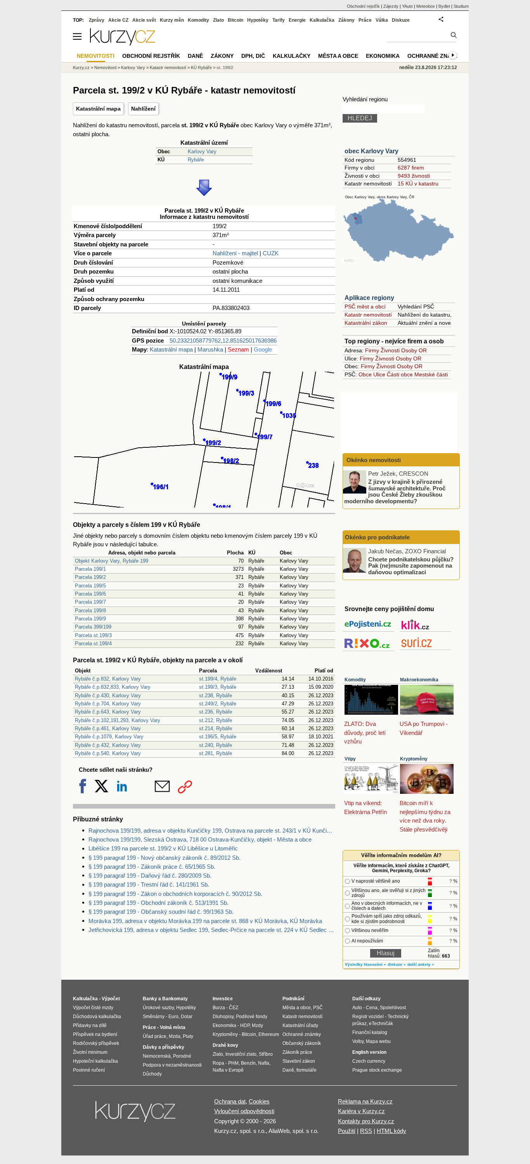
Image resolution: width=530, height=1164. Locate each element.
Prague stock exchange (377, 1070)
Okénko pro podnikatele (377, 537)
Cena (372, 1007)
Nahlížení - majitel (235, 253)
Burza (219, 1007)
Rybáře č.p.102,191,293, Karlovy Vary (117, 720)
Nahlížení (143, 109)
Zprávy (96, 20)
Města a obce (338, 56)
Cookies (259, 1101)
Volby (358, 1041)
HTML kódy (391, 1131)
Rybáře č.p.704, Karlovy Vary (108, 704)
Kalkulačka (322, 20)
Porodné (182, 1056)
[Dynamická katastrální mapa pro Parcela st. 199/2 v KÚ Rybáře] (204, 505)
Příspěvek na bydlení (95, 1034)
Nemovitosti (105, 67)
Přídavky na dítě (90, 1025)
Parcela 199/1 (90, 569)
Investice (223, 998)
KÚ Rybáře (201, 67)
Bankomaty (175, 998)
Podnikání (293, 998)
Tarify (278, 20)
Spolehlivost (393, 1007)
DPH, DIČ (253, 56)
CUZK (271, 253)
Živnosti (390, 350)
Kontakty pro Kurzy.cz (366, 1121)
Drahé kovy (225, 1045)
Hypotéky (257, 20)
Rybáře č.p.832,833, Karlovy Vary (113, 687)
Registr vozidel (368, 1016)
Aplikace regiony (369, 297)
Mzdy (257, 1025)
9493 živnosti (414, 176)
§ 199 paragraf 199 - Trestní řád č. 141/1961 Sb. (148, 884)
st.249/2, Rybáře (217, 704)
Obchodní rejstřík (363, 6)
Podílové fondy (251, 1016)
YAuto (407, 6)
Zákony (346, 20)
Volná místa (172, 1027)
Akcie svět (144, 20)
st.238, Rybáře (215, 695)
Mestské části (431, 374)
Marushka (210, 349)
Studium (461, 6)
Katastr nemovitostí (368, 315)
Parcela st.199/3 (93, 635)
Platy (188, 1036)
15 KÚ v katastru (418, 183)
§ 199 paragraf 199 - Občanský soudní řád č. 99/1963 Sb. (161, 911)
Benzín (248, 1063)
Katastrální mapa (98, 109)
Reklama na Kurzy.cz (365, 1101)
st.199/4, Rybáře (217, 679)
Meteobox (425, 6)
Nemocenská (157, 1056)
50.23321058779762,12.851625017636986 (223, 340)
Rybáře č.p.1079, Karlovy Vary (109, 737)
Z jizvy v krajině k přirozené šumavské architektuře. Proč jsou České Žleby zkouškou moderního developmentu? (394, 491)
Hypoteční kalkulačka (95, 1061)
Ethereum (268, 1034)
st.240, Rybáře (215, 745)
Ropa (218, 1063)
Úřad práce (154, 1036)
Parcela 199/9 (90, 619)
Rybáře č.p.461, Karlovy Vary (108, 728)
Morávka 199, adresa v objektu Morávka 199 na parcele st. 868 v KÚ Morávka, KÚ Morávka (205, 921)
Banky (150, 998)
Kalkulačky (291, 56)
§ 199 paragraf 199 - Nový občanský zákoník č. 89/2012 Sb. (164, 857)
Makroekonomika (419, 679)
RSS (366, 1131)
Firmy (372, 350)
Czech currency (368, 1061)
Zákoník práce (297, 1052)
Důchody (152, 1074)
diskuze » (397, 964)
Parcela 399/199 (93, 627)
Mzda (174, 1036)
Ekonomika (383, 56)
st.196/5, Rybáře (217, 737)
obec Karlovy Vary (371, 151)
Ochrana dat (230, 1101)
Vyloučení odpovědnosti (244, 1111)
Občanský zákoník (301, 1043)
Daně (195, 56)
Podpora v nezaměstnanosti (172, 1065)
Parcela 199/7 (90, 602)
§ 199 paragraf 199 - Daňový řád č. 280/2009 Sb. (149, 875)
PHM (233, 1063)
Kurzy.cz (81, 67)
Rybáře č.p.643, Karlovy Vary (108, 712)
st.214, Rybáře (215, 728)
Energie (297, 20)
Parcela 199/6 (90, 594)
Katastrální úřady (300, 1025)
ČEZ (233, 1007)
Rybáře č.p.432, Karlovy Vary (108, 745)
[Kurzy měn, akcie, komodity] (136, 1114)
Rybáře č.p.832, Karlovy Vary (108, 679)
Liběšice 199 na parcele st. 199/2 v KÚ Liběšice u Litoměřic (163, 848)
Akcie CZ (118, 20)
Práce (365, 20)
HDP (244, 1025)
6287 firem (411, 168)
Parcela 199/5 (90, 586)
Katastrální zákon (366, 323)
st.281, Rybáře (215, 753)
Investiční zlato (240, 1054)
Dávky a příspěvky (163, 1047)
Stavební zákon (298, 1061)
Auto (357, 1007)
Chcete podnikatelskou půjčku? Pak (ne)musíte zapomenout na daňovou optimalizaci (411, 565)
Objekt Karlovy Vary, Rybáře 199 (111, 561)
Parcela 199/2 (90, 577)
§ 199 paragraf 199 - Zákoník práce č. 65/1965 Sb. (151, 866)
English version (369, 1052)
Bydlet (444, 6)
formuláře (306, 1070)
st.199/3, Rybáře (217, 687)
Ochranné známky (435, 56)
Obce (365, 374)
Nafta (263, 1063)
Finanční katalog (369, 1032)
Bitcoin (235, 20)
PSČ (318, 1007)
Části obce (400, 374)
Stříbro (266, 1054)
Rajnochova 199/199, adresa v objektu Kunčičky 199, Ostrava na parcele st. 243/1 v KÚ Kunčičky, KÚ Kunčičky (211, 830)
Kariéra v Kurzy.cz (361, 1111)
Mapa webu (378, 1041)
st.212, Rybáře (215, 720)
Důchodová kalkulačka (97, 1016)
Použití (346, 1131)
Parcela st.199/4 (93, 643)
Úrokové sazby (158, 1007)
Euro (173, 1016)
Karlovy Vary (202, 151)
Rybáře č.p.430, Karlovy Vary (108, 695)
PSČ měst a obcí (365, 306)
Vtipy (350, 759)
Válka (382, 20)
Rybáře (196, 160)
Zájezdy (390, 6)
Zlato (218, 20)
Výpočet (111, 998)
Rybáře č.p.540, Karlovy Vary (108, 753)
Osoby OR (414, 350)
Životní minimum (90, 1052)
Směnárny (154, 1016)
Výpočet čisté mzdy (93, 1007)
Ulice (379, 374)
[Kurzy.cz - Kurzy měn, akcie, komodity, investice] (122, 43)
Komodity (355, 679)
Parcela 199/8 (90, 610)
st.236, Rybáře (215, 712)
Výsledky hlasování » (365, 964)
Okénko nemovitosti (373, 460)
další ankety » (420, 964)
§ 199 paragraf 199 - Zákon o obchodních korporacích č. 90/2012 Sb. (175, 893)
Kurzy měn (172, 20)
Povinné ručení (89, 1070)
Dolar (186, 1016)
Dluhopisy (223, 1016)
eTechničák (381, 1023)
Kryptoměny (414, 759)
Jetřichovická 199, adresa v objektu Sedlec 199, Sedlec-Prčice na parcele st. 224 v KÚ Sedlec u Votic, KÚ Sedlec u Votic (211, 930)
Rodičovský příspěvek (96, 1043)
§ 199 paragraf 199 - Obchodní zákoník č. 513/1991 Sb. (158, 902)
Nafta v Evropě (228, 1070)
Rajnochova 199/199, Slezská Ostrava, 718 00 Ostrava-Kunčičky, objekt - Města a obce (200, 839)
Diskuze (401, 20)
